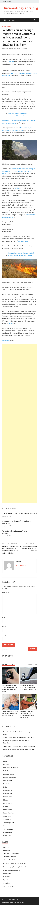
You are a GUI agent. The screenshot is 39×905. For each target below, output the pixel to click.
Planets (5, 800)
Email (5, 626)
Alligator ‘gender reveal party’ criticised (20, 255)
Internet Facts (7, 780)
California (11, 61)
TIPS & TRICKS (8, 829)
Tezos (5, 826)
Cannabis (6, 764)
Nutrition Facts (8, 793)
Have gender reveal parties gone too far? (21, 253)
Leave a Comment (22, 48)
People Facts (7, 797)
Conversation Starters (10, 767)
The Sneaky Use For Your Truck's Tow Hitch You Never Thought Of (28, 687)
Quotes (5, 806)
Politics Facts (7, 803)
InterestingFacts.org (21, 8)
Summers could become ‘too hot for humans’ (22, 116)
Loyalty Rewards (8, 784)
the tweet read (23, 241)
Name (4, 617)
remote (16, 188)
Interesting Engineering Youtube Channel (16, 867)
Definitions (7, 771)
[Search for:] (19, 649)
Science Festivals (8, 813)
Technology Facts (8, 822)
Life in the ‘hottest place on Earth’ (18, 113)
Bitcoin (5, 761)
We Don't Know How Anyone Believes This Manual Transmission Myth (9, 688)
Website (5, 635)
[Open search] (34, 20)
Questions (6, 876)
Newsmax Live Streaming (11, 870)
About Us (6, 847)
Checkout (6, 850)
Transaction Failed (10, 860)
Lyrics (5, 787)
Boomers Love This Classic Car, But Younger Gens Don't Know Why (27, 714)
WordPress (13, 902)
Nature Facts (7, 790)
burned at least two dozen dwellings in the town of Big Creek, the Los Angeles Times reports (18, 171)
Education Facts (8, 774)
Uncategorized (6, 27)
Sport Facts (7, 819)
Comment (6, 592)
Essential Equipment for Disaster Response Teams (19, 749)
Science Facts (7, 810)
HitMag (21, 902)
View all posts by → (22, 565)
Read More (6, 340)
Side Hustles (7, 816)
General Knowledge (9, 777)
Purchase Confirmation (11, 853)
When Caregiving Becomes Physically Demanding (19, 746)
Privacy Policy (7, 873)
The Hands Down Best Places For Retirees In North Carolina (10, 713)
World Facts (7, 835)
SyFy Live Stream (8, 886)
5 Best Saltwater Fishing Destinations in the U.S (19, 513)
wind (10, 323)
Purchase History (10, 856)
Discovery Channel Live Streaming (14, 863)
